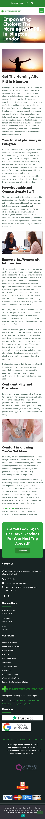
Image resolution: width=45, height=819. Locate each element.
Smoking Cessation (9, 666)
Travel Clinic (6, 662)
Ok (23, 816)
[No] (40, 812)
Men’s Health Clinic (9, 658)
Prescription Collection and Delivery (15, 682)
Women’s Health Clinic (10, 678)
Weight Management (10, 674)
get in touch (10, 508)
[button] (41, 10)
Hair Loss (5, 654)
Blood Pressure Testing (11, 646)
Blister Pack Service (9, 643)
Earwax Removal (8, 650)
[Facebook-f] (27, 3)
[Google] (32, 3)
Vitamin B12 (6, 670)
